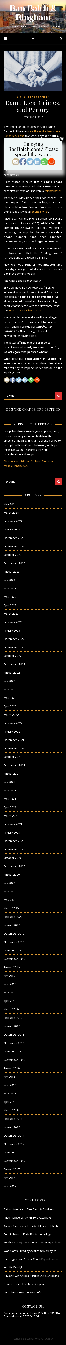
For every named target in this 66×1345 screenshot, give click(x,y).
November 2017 (14, 1144)
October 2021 (13, 757)
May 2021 (10, 799)
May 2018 (10, 1093)
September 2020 (14, 866)
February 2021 (13, 824)
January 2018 (12, 1127)
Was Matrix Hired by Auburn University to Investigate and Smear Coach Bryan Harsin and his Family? (31, 1259)
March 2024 (11, 512)
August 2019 (12, 967)
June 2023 (10, 588)
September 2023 (14, 563)
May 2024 (10, 504)
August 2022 (12, 672)
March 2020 (11, 908)
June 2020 (10, 891)
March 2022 (11, 714)
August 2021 (12, 773)
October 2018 (13, 1051)
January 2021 (12, 832)
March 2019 (11, 1009)
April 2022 (10, 706)
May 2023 (10, 597)
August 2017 (12, 1169)
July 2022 (9, 681)
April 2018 (10, 1102)
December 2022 (14, 639)
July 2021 (9, 782)
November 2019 (14, 942)
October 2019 (13, 950)
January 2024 (12, 529)
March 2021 (11, 815)
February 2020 (13, 916)
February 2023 (13, 622)
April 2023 (10, 605)
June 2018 (10, 1085)
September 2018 (14, 1060)
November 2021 (14, 748)
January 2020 (12, 925)
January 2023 (12, 630)
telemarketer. (53, 191)
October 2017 (13, 1152)
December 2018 (14, 1034)
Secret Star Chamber (33, 96)
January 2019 (12, 1026)
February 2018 (13, 1118)
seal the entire (37, 131)
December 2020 (14, 841)
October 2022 (13, 655)
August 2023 (12, 571)
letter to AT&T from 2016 (25, 310)
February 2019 (13, 1017)
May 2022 (10, 698)
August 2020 (12, 874)
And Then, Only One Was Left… (23, 1292)
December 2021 (14, 740)
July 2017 (9, 1177)
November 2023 (14, 546)
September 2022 (14, 664)
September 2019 (14, 959)
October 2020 (13, 858)
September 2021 (14, 765)
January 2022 (12, 731)
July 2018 (9, 1076)
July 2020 (9, 883)
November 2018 (14, 1043)
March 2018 (11, 1110)
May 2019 (10, 992)
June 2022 (10, 689)
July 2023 (9, 580)
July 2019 (9, 975)
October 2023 (13, 554)
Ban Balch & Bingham (33, 13)
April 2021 (10, 807)
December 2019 (14, 933)
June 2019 (10, 984)
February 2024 (13, 521)
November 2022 (14, 647)
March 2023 (11, 613)
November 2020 (14, 849)
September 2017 (14, 1161)
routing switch (39, 211)
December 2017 (14, 1135)
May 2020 (10, 900)
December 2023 (14, 538)
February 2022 (13, 723)
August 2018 (12, 1068)
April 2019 (10, 1001)
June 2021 (10, 790)
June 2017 (10, 1186)
